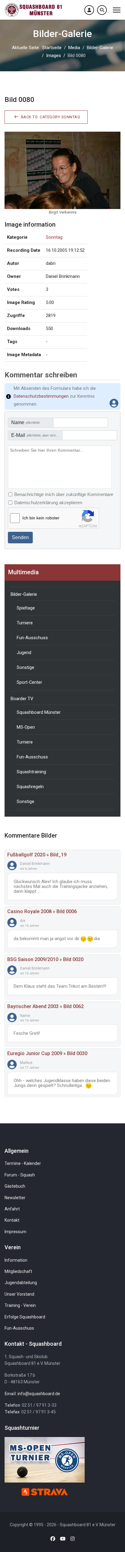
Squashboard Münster (39, 712)
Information (16, 1260)
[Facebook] (52, 1539)
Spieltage (26, 608)
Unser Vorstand (19, 1294)
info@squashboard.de (39, 1393)
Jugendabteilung (21, 1282)
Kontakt (12, 1220)
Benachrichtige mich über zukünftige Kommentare (63, 494)
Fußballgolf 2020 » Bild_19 (36, 855)
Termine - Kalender (23, 1163)
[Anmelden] (89, 10)
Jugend (24, 652)
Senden (20, 537)
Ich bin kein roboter (40, 517)
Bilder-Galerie (24, 594)
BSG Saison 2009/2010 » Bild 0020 (45, 959)
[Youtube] (63, 1539)
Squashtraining (31, 771)
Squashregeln (30, 786)
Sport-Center (29, 682)
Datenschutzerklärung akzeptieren (48, 502)
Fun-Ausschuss (32, 637)
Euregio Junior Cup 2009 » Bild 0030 (47, 1053)
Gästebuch (15, 1186)
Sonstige (25, 667)
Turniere (25, 623)
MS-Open (26, 727)
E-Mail (36, 435)
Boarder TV (22, 698)
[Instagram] (72, 1539)
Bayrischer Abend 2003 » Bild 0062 (45, 1006)
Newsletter (15, 1197)
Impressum (15, 1231)
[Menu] (116, 10)
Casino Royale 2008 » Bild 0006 (42, 911)
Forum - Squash (20, 1174)
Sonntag (54, 237)
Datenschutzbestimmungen (41, 396)
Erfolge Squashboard (25, 1316)
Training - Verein (20, 1305)
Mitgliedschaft (18, 1271)
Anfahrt (12, 1208)
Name (25, 422)
